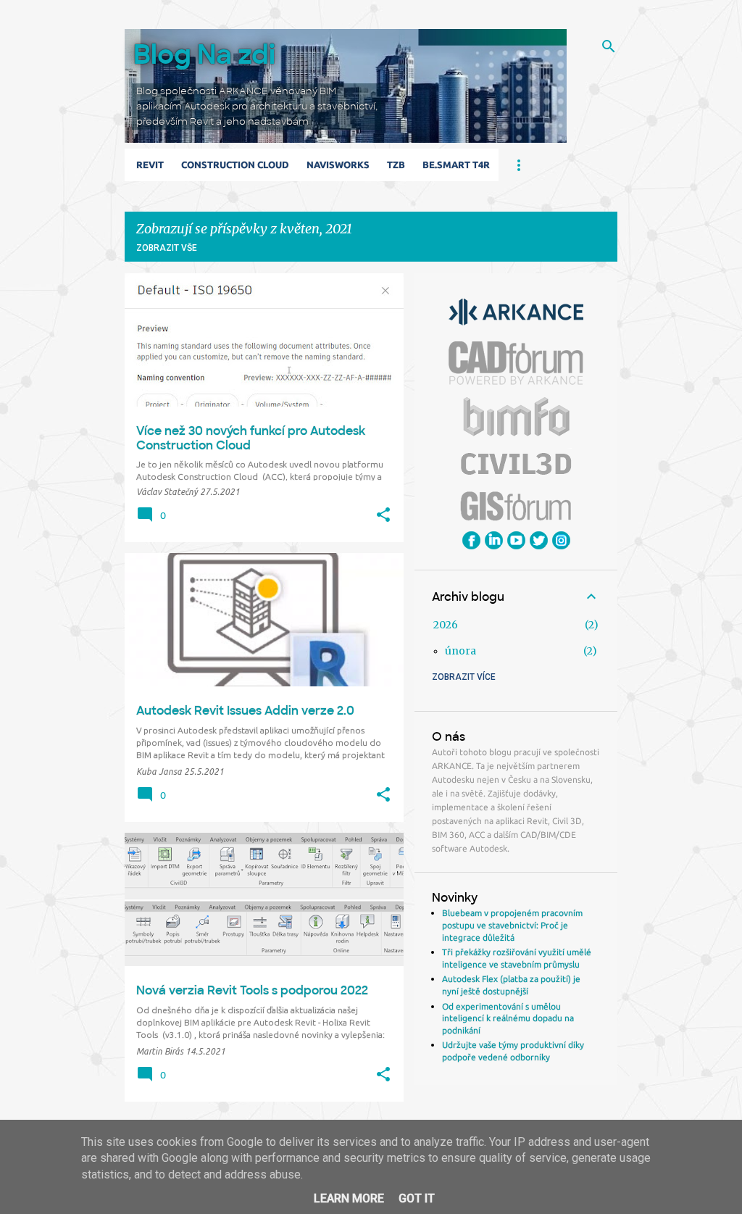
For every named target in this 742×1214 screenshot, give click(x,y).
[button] (383, 515)
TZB (396, 164)
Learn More (349, 1198)
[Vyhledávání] (608, 46)
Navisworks (338, 164)
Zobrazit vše (166, 248)
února (460, 650)
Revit (150, 164)
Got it (417, 1198)
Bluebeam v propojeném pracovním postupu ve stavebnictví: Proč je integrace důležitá (512, 924)
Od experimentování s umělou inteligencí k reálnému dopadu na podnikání (508, 1018)
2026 (445, 624)
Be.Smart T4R (456, 164)
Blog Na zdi (204, 55)
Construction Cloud (235, 164)
